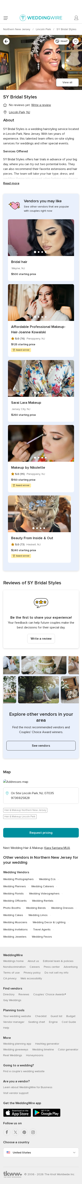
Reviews (24, 994)
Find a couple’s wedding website (24, 1071)
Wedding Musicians (15, 922)
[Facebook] (6, 1132)
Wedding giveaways (15, 1049)
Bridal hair (19, 262)
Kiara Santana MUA (57, 848)
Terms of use (11, 972)
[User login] (76, 18)
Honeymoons (34, 1055)
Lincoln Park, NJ (19, 112)
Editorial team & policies (58, 961)
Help (6, 1027)
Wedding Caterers (42, 886)
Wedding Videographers (44, 893)
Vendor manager (13, 1022)
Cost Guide (69, 1022)
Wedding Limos (38, 915)
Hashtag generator (47, 1043)
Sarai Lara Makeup (26, 402)
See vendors (41, 746)
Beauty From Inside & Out (32, 538)
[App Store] (17, 1116)
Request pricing (41, 833)
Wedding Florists (13, 893)
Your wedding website (17, 1016)
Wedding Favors (42, 936)
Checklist (41, 1016)
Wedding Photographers (18, 879)
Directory (9, 994)
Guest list (56, 1016)
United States (22, 1152)
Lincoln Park (44, 29)
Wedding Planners (14, 886)
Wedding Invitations (15, 929)
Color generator (68, 1049)
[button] (41, 619)
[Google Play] (47, 1116)
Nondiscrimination (14, 967)
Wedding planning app (17, 1043)
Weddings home (13, 961)
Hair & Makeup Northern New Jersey (25, 810)
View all (67, 82)
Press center (52, 967)
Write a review (41, 639)
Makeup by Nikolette (28, 467)
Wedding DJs (47, 879)
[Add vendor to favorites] (75, 41)
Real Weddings (12, 1055)
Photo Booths (12, 908)
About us (33, 961)
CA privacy (10, 978)
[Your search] (6, 41)
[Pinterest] (24, 1132)
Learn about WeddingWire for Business (27, 1087)
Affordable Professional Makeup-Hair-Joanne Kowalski (38, 329)
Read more (11, 183)
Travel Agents (42, 929)
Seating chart (36, 1022)
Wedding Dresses (62, 908)
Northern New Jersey (17, 29)
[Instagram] (33, 1132)
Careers (35, 967)
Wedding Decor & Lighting (49, 922)
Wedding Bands (36, 908)
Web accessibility (31, 978)
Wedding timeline (43, 1049)
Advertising (71, 967)
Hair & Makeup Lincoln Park (19, 816)
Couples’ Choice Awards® (49, 994)
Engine (53, 1022)
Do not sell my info (56, 972)
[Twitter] (15, 1132)
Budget (70, 1016)
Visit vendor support (15, 1093)
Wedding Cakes (13, 915)
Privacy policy (32, 972)
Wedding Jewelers (14, 936)
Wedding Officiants (15, 900)
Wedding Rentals (42, 900)
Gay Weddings (12, 1000)
